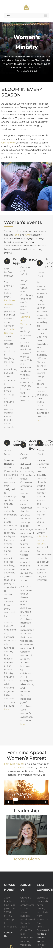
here (39, 420)
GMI (27, 234)
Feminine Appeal (14, 764)
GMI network (8, 142)
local (17, 234)
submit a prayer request (42, 540)
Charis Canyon (16, 767)
